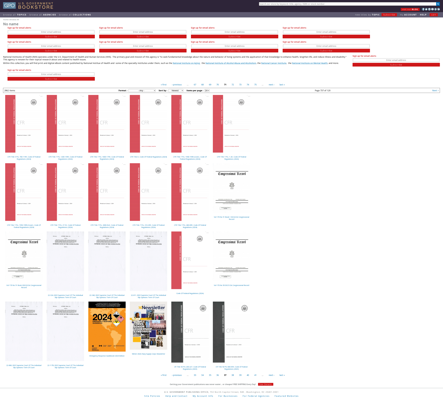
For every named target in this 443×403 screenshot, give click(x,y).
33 (195, 375)
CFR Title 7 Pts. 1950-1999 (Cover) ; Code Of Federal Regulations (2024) (24, 226)
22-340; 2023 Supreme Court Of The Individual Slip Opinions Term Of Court (106, 296)
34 (202, 375)
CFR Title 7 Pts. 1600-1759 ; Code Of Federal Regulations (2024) (107, 158)
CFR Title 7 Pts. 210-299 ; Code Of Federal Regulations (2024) (149, 226)
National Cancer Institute (273, 63)
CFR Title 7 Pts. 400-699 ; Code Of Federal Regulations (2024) (190, 226)
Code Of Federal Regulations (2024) (190, 293)
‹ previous (177, 84)
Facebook (423, 9)
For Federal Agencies (256, 396)
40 (248, 375)
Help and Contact (176, 396)
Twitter (426, 9)
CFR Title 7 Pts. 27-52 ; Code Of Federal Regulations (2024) (65, 226)
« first (164, 84)
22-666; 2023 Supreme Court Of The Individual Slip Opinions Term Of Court (23, 366)
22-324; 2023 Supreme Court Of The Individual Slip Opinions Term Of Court (65, 296)
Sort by (163, 90)
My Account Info (203, 396)
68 (202, 84)
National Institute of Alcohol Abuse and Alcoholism (230, 63)
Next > (435, 90)
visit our (410, 9)
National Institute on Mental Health (310, 63)
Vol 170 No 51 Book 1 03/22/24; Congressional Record (231, 218)
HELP (423, 14)
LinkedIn (438, 9)
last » (282, 84)
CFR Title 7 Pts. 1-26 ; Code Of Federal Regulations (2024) (231, 158)
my (408, 14)
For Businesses (228, 396)
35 (210, 375)
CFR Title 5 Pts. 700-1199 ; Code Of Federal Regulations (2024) (23, 158)
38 (233, 375)
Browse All (14, 14)
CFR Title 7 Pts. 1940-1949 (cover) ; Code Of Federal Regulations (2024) (190, 158)
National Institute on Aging (186, 63)
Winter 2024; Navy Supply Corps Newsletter (148, 354)
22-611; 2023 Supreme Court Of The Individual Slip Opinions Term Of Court (148, 296)
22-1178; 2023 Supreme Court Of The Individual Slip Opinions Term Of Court (65, 366)
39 (240, 375)
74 (248, 84)
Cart (433, 14)
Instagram (429, 9)
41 (255, 375)
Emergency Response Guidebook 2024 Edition (106, 356)
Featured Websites (287, 396)
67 (195, 84)
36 (217, 375)
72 (233, 84)
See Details (265, 384)
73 (240, 84)
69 (210, 84)
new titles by (375, 14)
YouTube (432, 9)
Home (5, 19)
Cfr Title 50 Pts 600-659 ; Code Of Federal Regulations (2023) (231, 368)
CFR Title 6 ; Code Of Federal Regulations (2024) (148, 157)
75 (255, 84)
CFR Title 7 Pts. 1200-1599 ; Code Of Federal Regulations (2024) (65, 158)
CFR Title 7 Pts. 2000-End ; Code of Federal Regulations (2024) (107, 226)
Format (122, 90)
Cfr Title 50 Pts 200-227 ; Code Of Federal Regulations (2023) (190, 368)
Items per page (194, 90)
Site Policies (152, 396)
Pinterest (435, 9)
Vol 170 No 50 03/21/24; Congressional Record (231, 285)
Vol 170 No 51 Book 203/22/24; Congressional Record (23, 286)
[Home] (29, 8)
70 (217, 84)
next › (271, 84)
